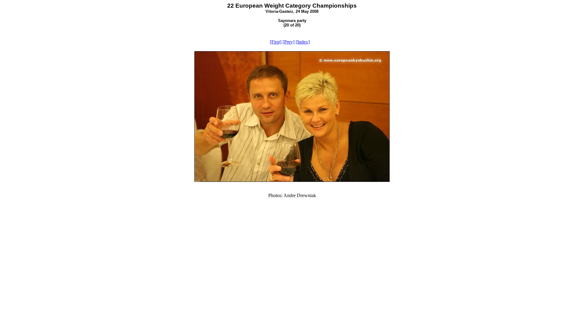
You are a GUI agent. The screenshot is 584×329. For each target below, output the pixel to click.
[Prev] (288, 41)
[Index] (303, 41)
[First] (275, 41)
